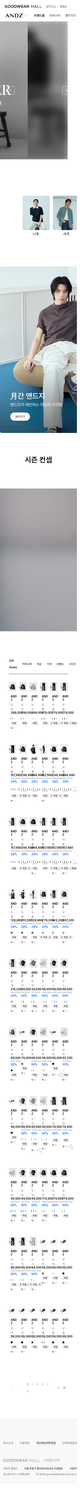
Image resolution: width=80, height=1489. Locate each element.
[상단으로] (57, 1481)
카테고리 (27, 664)
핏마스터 (55, 15)
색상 (39, 664)
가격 (49, 664)
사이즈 (72, 664)
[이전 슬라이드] (10, 90)
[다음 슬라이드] (66, 90)
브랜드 (60, 664)
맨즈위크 (70, 15)
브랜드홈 (39, 15)
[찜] (10, 688)
